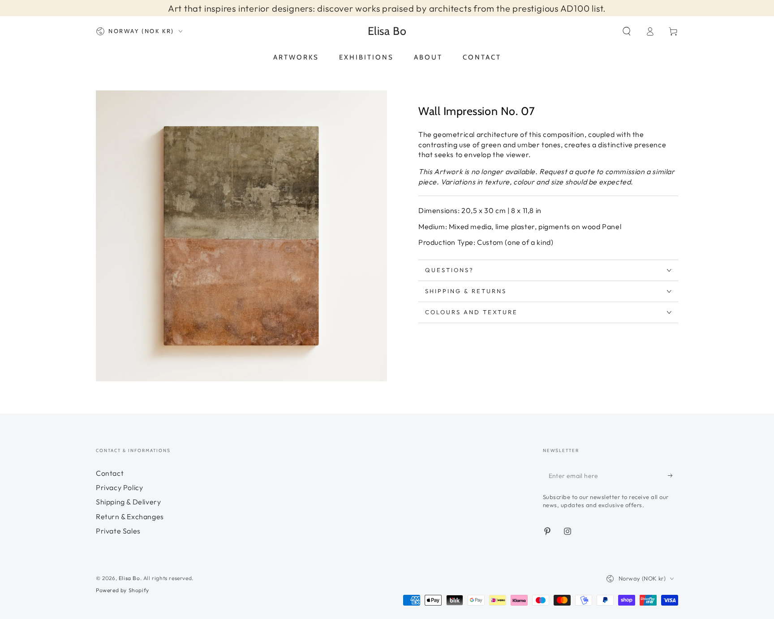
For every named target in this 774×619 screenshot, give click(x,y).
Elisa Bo (129, 578)
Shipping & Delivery (128, 501)
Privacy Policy (119, 487)
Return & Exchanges (130, 516)
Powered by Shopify (122, 590)
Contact (110, 473)
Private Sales (118, 530)
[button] (626, 31)
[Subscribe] (673, 476)
